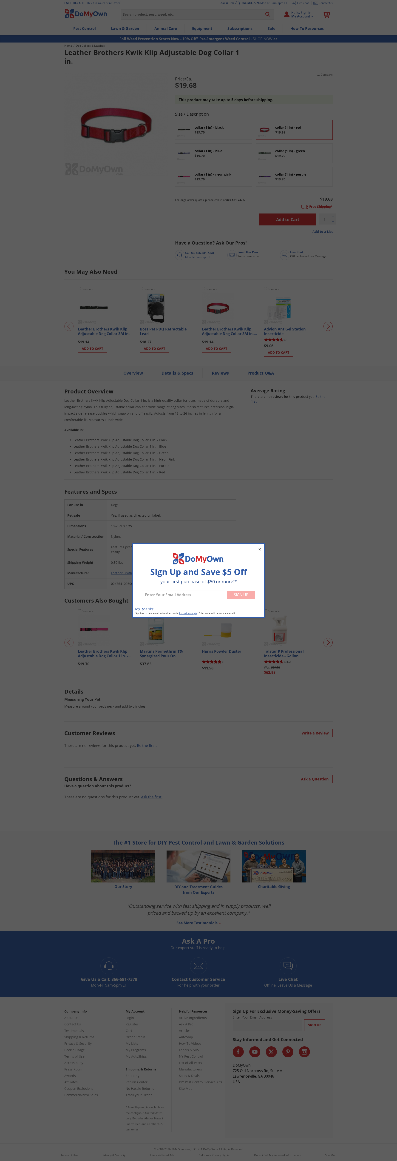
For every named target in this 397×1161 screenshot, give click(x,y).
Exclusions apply (188, 613)
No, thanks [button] (144, 609)
